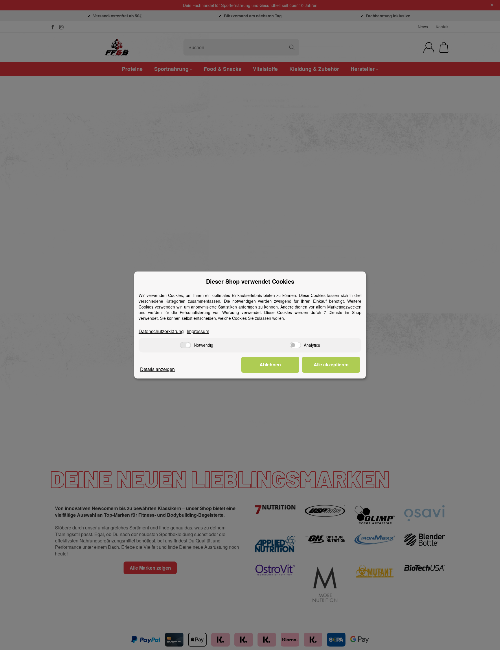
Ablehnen (270, 364)
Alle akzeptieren (331, 364)
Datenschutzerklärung (161, 331)
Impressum (198, 331)
